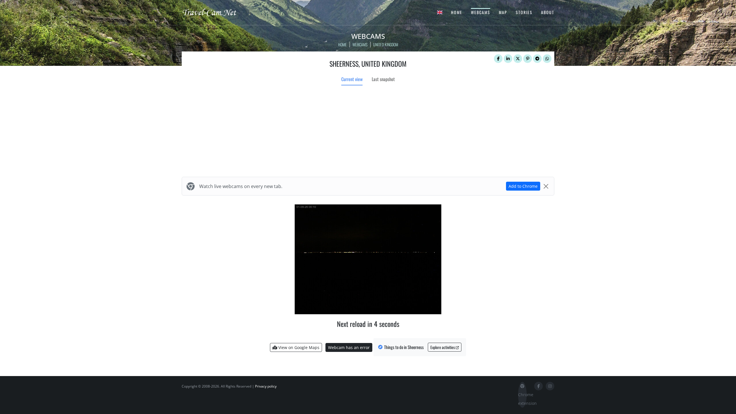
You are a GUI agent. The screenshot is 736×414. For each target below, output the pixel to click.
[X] (517, 58)
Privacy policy (266, 386)
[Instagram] (550, 386)
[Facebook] (498, 58)
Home (456, 12)
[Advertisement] (367, 132)
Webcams (480, 12)
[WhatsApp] (547, 58)
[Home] (214, 12)
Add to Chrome (523, 186)
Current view (352, 79)
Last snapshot (383, 79)
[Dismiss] (546, 186)
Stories (524, 12)
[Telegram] (537, 58)
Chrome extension (522, 399)
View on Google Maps (298, 347)
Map (503, 12)
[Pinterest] (527, 58)
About (547, 12)
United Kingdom (385, 44)
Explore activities (443, 347)
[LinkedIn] (508, 58)
